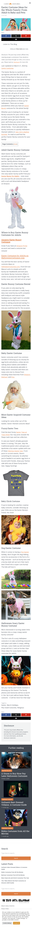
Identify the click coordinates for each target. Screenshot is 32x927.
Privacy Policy (5, 909)
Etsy (12, 377)
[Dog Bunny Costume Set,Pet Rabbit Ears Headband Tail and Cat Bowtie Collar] (16, 579)
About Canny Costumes (7, 906)
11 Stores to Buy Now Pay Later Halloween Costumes (14, 774)
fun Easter (25, 552)
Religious (20, 708)
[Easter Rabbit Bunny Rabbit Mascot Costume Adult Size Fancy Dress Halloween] (16, 330)
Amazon (27, 375)
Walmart (4, 377)
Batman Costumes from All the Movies (13, 875)
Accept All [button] (16, 923)
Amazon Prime (22, 246)
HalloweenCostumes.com (10, 267)
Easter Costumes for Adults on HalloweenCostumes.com (15, 256)
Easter (3, 705)
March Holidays (12, 705)
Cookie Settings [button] (7, 923)
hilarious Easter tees (15, 451)
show (15, 144)
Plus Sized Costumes (8, 708)
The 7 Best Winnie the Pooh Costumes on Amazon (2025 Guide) (13, 882)
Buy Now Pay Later (6, 770)
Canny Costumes (7, 68)
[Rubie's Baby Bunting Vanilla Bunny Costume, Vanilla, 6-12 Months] (16, 395)
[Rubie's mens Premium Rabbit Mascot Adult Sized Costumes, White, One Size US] (16, 207)
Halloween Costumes (7, 799)
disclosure (17, 62)
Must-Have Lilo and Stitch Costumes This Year (15, 878)
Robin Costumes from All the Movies (15, 832)
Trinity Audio (19, 49)
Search (16, 858)
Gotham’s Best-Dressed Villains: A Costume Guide (14, 803)
